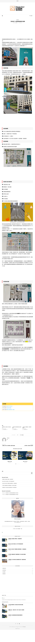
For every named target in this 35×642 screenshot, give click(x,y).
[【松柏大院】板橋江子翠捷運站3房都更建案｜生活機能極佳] (4, 550)
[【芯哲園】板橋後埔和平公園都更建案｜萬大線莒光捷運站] (4, 555)
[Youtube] (19, 528)
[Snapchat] (21, 528)
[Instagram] (30, 15)
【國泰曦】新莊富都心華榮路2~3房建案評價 (7, 479)
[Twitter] (14, 528)
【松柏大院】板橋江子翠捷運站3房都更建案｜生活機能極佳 (9, 483)
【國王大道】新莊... (25, 461)
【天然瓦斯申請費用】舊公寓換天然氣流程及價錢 (15, 604)
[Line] (31, 15)
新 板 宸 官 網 (17, 387)
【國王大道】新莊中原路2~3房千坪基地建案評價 (8, 481)
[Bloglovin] (20, 528)
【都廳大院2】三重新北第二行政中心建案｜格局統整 (16, 609)
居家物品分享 (18, 568)
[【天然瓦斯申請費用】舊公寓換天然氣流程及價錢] (4, 606)
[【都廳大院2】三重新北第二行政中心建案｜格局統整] (4, 611)
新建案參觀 (18, 573)
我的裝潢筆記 (18, 570)
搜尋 (2, 471)
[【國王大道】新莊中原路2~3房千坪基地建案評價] (25, 455)
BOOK (16, 22)
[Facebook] (29, 15)
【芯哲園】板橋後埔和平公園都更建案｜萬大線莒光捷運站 (9, 485)
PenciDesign (24, 626)
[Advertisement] (17, 32)
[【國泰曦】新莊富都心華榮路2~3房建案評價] (9, 455)
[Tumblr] (17, 528)
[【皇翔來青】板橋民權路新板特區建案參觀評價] (4, 616)
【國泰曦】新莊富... (9, 461)
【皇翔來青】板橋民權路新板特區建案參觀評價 (15, 615)
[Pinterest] (16, 528)
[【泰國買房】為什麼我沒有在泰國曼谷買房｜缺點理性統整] (4, 561)
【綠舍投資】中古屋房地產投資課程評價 (10, 494)
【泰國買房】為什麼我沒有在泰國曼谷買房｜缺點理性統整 (9, 487)
